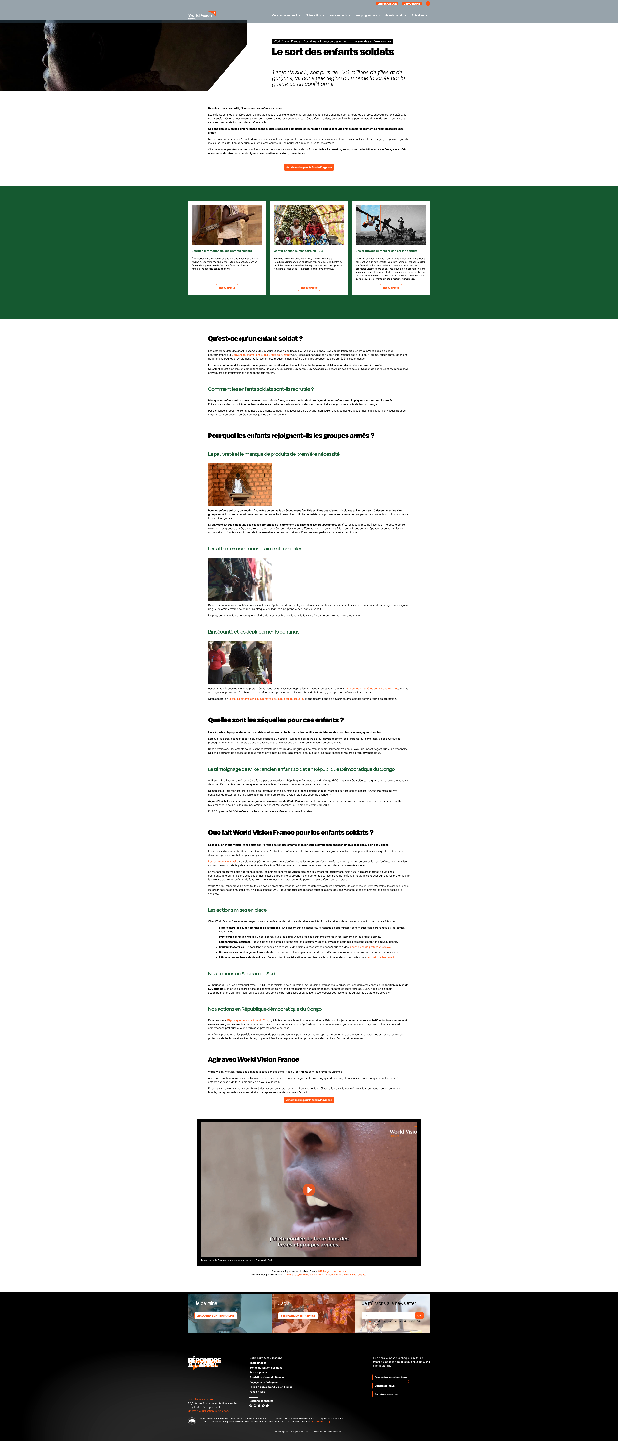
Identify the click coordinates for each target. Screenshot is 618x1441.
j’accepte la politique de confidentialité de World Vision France (397, 1322)
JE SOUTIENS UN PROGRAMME (215, 1315)
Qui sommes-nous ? (284, 15)
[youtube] (255, 1405)
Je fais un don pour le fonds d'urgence (309, 167)
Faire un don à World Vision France (270, 1386)
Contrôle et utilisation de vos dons (208, 1411)
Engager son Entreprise (263, 1382)
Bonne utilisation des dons (265, 1367)
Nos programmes (366, 15)
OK (419, 1315)
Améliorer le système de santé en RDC (304, 1274)
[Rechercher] (428, 3)
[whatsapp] (267, 1405)
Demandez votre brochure (391, 1377)
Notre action (313, 15)
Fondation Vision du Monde (266, 1377)
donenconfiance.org (321, 1421)
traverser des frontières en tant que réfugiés (371, 688)
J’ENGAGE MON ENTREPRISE (298, 1315)
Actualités (418, 15)
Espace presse (258, 1372)
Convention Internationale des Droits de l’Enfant (261, 354)
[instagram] (250, 1405)
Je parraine (412, 3)
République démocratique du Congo (249, 1020)
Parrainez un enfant (386, 1394)
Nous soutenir (338, 15)
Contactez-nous (384, 1385)
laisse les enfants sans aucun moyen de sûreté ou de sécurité (266, 698)
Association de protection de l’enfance (346, 1274)
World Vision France (287, 41)
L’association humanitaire (223, 861)
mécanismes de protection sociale (370, 947)
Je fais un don (387, 3)
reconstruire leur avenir (381, 957)
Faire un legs (257, 1391)
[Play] (309, 1190)
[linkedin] (263, 1405)
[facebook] (259, 1405)
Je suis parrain (394, 15)
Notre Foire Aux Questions (265, 1358)
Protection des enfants (334, 41)
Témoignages (257, 1362)
